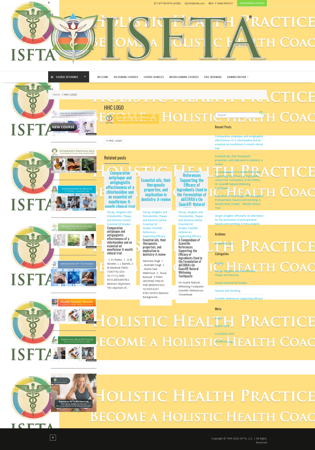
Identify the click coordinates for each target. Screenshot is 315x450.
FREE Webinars (213, 77)
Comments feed (224, 333)
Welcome (102, 77)
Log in (218, 318)
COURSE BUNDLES (154, 77)
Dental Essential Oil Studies (154, 224)
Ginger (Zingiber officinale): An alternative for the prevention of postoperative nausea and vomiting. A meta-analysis (239, 219)
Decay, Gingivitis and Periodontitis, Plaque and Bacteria (119, 216)
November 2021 (224, 243)
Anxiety (219, 263)
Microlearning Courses (184, 77)
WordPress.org (223, 341)
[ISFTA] (157, 65)
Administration (236, 77)
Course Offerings (67, 77)
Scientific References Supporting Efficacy (154, 232)
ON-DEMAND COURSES (252, 3)
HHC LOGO (115, 140)
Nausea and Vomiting (227, 290)
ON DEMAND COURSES (126, 77)
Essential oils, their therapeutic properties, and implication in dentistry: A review (156, 189)
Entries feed (222, 326)
